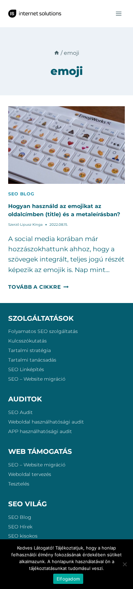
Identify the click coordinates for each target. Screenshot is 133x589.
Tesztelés (18, 484)
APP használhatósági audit (40, 431)
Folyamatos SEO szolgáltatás (43, 331)
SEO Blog (19, 517)
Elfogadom (68, 579)
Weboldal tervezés (29, 474)
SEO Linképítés (26, 369)
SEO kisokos (23, 536)
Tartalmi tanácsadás (32, 360)
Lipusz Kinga (31, 224)
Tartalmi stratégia (29, 350)
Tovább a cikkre (38, 287)
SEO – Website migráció (36, 379)
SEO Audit (20, 412)
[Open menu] (118, 13)
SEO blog (21, 193)
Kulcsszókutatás (27, 341)
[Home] (56, 52)
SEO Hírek (20, 527)
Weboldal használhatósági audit (46, 422)
